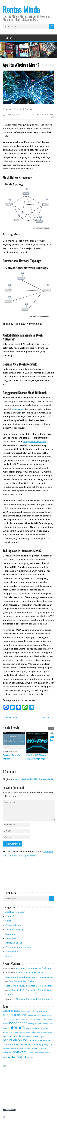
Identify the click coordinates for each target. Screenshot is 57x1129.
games (44, 1019)
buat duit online (14, 1015)
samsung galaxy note (42, 1044)
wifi (28, 1057)
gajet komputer (35, 1019)
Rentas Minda (21, 9)
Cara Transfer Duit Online (21, 981)
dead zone (17, 409)
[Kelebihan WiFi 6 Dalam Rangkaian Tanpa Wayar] (38, 742)
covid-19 (38, 1015)
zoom (32, 1057)
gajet (27, 1019)
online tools (15, 1036)
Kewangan (10, 934)
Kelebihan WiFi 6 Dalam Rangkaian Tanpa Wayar (36, 756)
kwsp (26, 1028)
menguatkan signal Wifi (34, 441)
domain (49, 1015)
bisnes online (31, 1011)
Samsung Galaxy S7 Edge (13, 1048)
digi (44, 1015)
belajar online (20, 1011)
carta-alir (30, 1015)
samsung (26, 1044)
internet (16, 1027)
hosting (31, 1024)
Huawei (38, 1023)
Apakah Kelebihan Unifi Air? (29, 972)
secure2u (27, 1048)
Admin (8, 109)
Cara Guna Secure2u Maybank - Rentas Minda (29, 977)
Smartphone (11, 951)
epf (4, 1019)
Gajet (16, 115)
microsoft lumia (41, 1032)
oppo (41, 1036)
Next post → (48, 717)
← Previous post (11, 717)
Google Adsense (13, 925)
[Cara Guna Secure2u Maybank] (14, 742)
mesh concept (41, 114)
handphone (18, 1023)
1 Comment (28, 109)
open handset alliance (30, 1036)
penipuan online (15, 1040)
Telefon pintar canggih (36, 1053)
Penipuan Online (13, 942)
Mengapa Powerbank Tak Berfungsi (33, 968)
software (20, 1052)
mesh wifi (51, 115)
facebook (10, 1019)
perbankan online (11, 1044)
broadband (42, 1011)
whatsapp (16, 1056)
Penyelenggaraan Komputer (19, 947)
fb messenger (19, 1019)
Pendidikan (10, 938)
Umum (8, 956)
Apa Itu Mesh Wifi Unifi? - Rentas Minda (33, 779)
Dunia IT (9, 115)
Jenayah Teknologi (14, 929)
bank (12, 1010)
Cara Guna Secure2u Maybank (11, 756)
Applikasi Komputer (15, 912)
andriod (6, 1011)
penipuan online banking (40, 1040)
